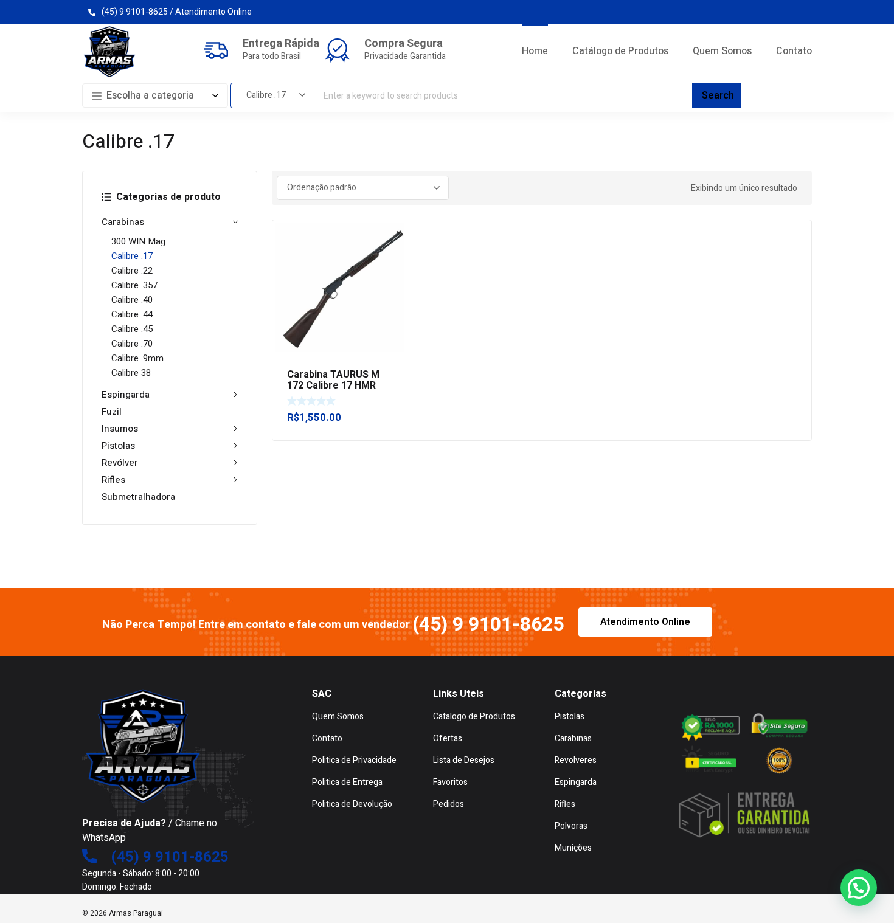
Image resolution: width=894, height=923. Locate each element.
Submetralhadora (138, 496)
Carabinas (123, 222)
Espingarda (126, 394)
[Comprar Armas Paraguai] (109, 51)
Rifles (113, 479)
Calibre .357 (134, 285)
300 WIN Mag (138, 241)
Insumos (120, 428)
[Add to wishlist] (391, 236)
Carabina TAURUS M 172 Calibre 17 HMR (333, 380)
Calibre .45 (132, 329)
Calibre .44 (132, 314)
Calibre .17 (132, 256)
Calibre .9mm (137, 358)
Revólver (120, 462)
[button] (858, 887)
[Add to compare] (391, 252)
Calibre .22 (132, 270)
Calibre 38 (131, 372)
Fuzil (112, 411)
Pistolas (118, 445)
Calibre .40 (132, 299)
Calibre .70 (132, 343)
